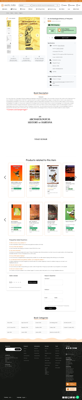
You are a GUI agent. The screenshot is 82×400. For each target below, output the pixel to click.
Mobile (55, 297)
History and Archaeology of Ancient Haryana (71, 184)
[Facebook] (66, 348)
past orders (50, 266)
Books (12, 13)
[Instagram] (72, 348)
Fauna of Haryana (70, 221)
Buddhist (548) (39, 327)
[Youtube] (76, 348)
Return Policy (36, 350)
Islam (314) (9, 332)
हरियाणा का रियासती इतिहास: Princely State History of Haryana (34, 184)
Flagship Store (69, 359)
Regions (21, 13)
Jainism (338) (24, 332)
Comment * (47, 278)
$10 (52, 31)
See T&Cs (15, 60)
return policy (33, 253)
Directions (67, 364)
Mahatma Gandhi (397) (54, 332)
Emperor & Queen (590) (69, 327)
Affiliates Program (58, 358)
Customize (57, 350)
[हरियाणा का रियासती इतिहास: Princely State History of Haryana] (34, 180)
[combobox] (44, 5)
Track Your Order (58, 360)
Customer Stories (48, 362)
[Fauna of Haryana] (71, 219)
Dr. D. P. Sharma (15, 225)
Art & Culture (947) (11, 327)
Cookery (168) (52, 327)
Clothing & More (26, 355)
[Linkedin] (74, 348)
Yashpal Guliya (33, 186)
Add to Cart (65, 37)
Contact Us (57, 348)
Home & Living (26, 360)
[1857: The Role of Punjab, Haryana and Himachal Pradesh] (34, 219)
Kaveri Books (61, 45)
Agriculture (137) (24, 322)
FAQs (46, 350)
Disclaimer (36, 348)
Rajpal (68, 185)
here (40, 266)
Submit (50, 308)
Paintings (25, 358)
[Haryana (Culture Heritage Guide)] (53, 219)
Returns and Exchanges (59, 81)
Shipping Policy (37, 355)
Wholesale (57, 355)
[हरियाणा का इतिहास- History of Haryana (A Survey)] (16, 180)
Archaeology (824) (53, 322)
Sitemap (56, 365)
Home (7, 13)
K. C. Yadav (32, 224)
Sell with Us (57, 353)
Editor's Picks (47, 365)
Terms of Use (60, 305)
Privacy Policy (66, 305)
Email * (46, 297)
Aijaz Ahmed (51, 189)
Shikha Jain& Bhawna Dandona (52, 225)
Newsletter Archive (48, 353)
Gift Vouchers (57, 362)
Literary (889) (38, 332)
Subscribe (17, 349)
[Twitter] (68, 348)
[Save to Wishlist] (44, 19)
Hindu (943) (9, 322)
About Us (46, 348)
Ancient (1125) (38, 322)
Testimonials (47, 360)
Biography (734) (24, 327)
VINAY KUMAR (59, 48)
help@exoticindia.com (13, 262)
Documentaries (47, 358)
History (16, 13)
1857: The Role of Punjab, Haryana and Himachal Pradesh (34, 223)
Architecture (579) (67, 322)
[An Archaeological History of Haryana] (8, 23)
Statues (25, 348)
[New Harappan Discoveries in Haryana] (16, 219)
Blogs (46, 355)
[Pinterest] (70, 348)
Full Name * (47, 289)
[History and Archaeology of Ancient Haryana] (71, 180)
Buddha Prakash (15, 186)
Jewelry (25, 353)
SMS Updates (57, 367)
